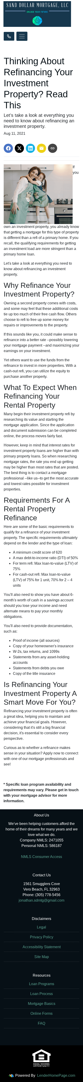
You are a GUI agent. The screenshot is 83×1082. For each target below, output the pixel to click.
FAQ (41, 1023)
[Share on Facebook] (8, 148)
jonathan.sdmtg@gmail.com (41, 900)
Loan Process (41, 994)
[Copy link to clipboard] (52, 148)
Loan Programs (41, 984)
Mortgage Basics (41, 1004)
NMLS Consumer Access (41, 857)
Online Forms (41, 1013)
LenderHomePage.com (56, 1075)
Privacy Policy (41, 937)
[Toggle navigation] (21, 36)
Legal (41, 927)
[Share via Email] (41, 148)
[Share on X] (19, 148)
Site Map (41, 957)
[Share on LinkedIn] (30, 148)
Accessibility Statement (42, 947)
